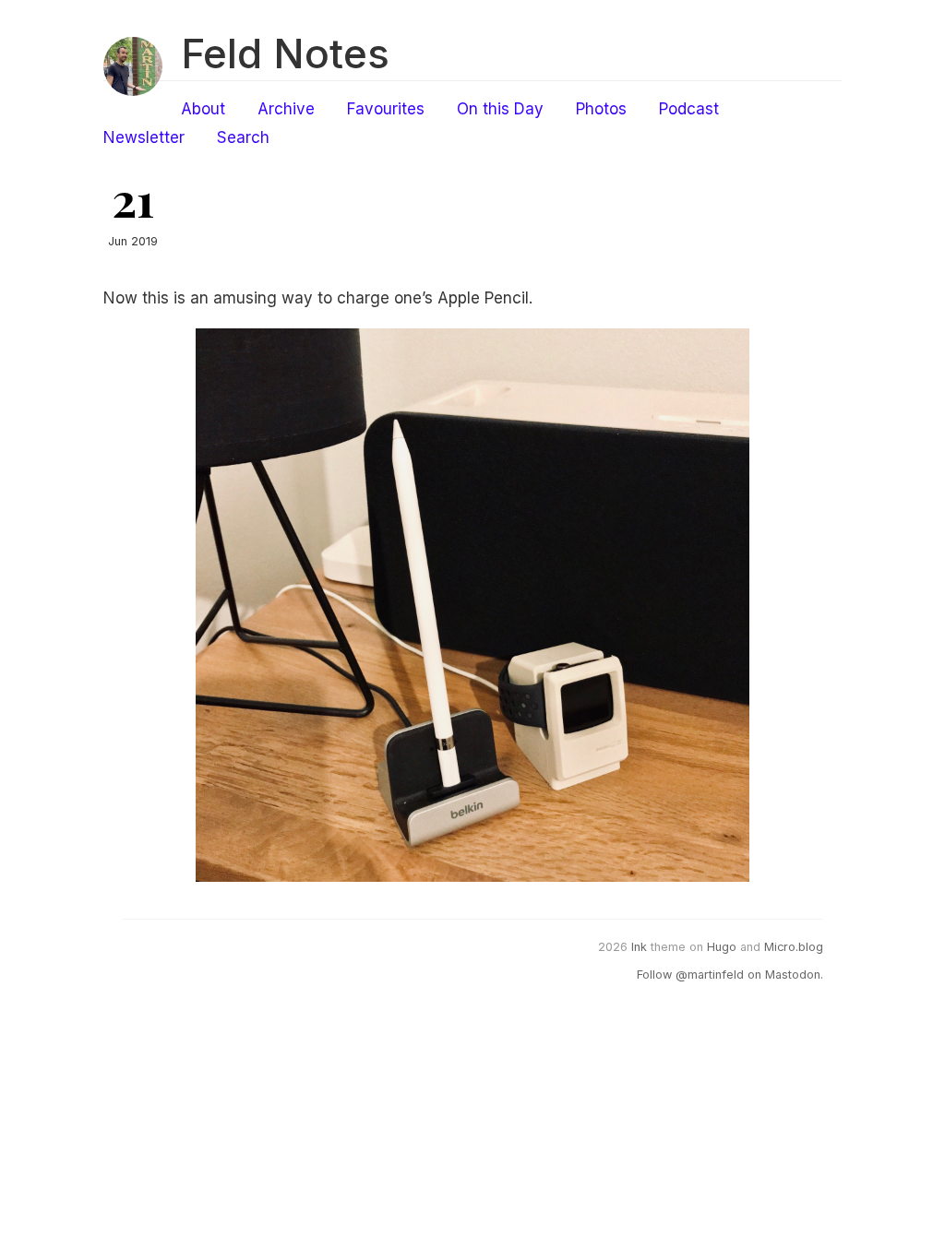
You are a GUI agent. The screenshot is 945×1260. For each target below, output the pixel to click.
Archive (286, 109)
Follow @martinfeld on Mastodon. (730, 974)
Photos (601, 109)
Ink (639, 947)
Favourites (386, 109)
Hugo (721, 947)
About (203, 109)
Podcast (689, 109)
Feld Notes (285, 53)
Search (243, 137)
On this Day (500, 109)
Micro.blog (793, 947)
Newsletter (144, 137)
